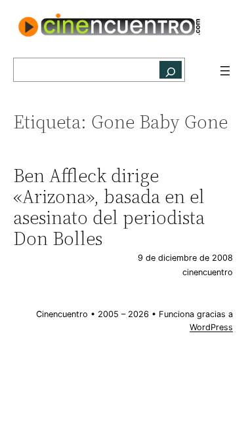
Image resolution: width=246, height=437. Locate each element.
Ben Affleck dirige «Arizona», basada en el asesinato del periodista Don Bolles (109, 207)
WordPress (211, 327)
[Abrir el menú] (225, 71)
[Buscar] (170, 70)
